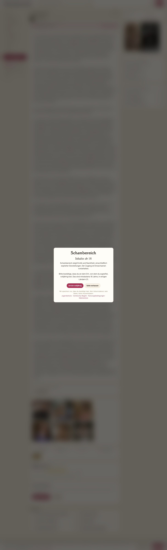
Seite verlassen (92, 286)
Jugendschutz (67, 296)
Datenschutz (83, 298)
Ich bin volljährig (75, 286)
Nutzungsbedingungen (96, 296)
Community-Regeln (80, 296)
